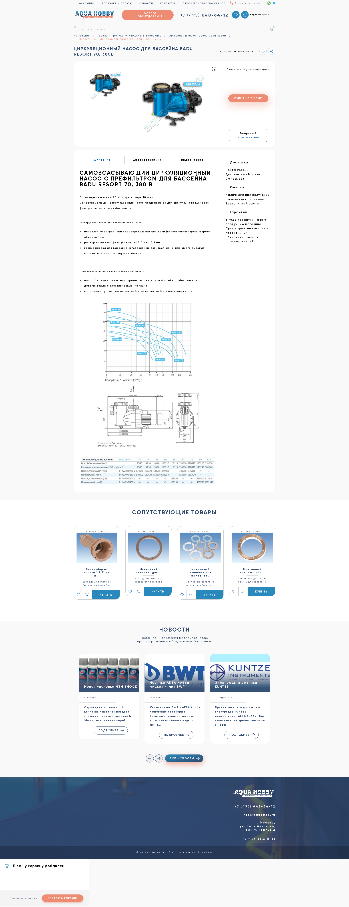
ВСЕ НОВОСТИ (182, 758)
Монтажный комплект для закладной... (200, 572)
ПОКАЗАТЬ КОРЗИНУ (62, 898)
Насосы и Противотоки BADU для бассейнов (129, 35)
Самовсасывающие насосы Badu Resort (197, 35)
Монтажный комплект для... (148, 571)
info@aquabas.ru (258, 814)
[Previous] (150, 758)
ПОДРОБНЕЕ (109, 730)
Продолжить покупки (24, 898)
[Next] (159, 758)
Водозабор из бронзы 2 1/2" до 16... (97, 572)
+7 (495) (204, 15)
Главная (84, 35)
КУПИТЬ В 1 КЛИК (248, 98)
